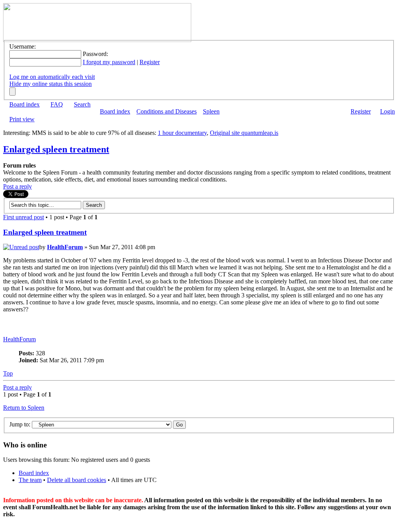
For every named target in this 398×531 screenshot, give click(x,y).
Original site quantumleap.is (244, 132)
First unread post (23, 217)
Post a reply (17, 186)
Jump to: (19, 424)
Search (82, 104)
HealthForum (65, 247)
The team (30, 480)
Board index (24, 104)
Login (387, 111)
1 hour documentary (182, 132)
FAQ (57, 104)
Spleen (211, 111)
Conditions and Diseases (166, 111)
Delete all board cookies (76, 480)
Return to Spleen (23, 407)
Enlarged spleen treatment (56, 149)
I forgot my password (109, 62)
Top (8, 373)
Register (150, 62)
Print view (22, 119)
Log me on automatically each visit (52, 76)
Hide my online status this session (50, 83)
